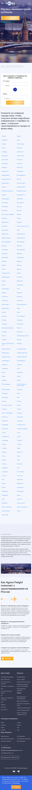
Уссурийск (5, 471)
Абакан (4, 136)
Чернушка (5, 495)
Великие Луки (21, 187)
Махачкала (20, 324)
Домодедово (21, 242)
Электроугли (21, 503)
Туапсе (4, 460)
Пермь (19, 380)
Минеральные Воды (7, 328)
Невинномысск (6, 349)
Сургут (19, 436)
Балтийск (20, 163)
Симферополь (21, 424)
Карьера (3, 704)
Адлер (19, 136)
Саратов (4, 417)
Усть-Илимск (20, 471)
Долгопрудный (6, 242)
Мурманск (20, 332)
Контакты (3, 707)
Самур (19, 409)
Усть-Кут (4, 475)
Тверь (18, 448)
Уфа (3, 479)
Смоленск (5, 428)
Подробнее (16, 783)
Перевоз (4, 380)
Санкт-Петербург (7, 413)
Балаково (20, 159)
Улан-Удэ (19, 464)
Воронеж (4, 210)
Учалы (3, 483)
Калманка (20, 277)
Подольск (20, 389)
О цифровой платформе (7, 677)
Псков (18, 393)
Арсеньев (4, 155)
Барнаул (4, 167)
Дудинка (19, 245)
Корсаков (4, 300)
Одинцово (5, 368)
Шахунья (19, 499)
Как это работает (5, 679)
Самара (4, 409)
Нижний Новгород (22, 353)
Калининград (6, 277)
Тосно (19, 456)
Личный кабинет (21, 677)
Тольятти (19, 452)
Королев (19, 296)
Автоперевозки (21, 736)
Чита (3, 499)
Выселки (4, 218)
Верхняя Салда (21, 191)
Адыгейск (4, 140)
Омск (18, 368)
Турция (19, 722)
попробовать (8, 658)
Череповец (20, 491)
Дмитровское (21, 238)
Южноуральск (6, 511)
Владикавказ (5, 198)
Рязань (19, 405)
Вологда (19, 206)
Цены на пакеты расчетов (23, 682)
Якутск (19, 511)
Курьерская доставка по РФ (10, 757)
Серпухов (20, 421)
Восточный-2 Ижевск (8, 214)
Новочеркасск (21, 360)
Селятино (5, 421)
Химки (3, 487)
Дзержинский (21, 234)
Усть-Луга (20, 475)
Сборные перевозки (6, 741)
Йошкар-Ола (6, 273)
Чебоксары (20, 487)
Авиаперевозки (5, 736)
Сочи (18, 432)
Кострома (20, 300)
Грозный (19, 222)
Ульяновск (5, 468)
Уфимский (20, 479)
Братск (19, 179)
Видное (4, 195)
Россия (4, 401)
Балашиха (5, 163)
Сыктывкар (5, 440)
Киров (3, 285)
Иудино (19, 269)
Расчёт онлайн (21, 679)
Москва (19, 328)
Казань (19, 273)
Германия (3, 725)
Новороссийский (22, 356)
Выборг (19, 214)
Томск (3, 456)
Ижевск (4, 265)
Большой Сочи (6, 179)
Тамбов (19, 444)
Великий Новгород (7, 191)
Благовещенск (21, 175)
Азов (18, 140)
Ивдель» (19, 261)
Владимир (20, 198)
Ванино (4, 187)
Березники (20, 171)
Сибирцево (5, 424)
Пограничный (6, 389)
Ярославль (5, 514)
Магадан (4, 324)
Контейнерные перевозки (23, 738)
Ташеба (4, 448)
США (18, 730)
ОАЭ (18, 727)
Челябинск (5, 491)
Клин (18, 288)
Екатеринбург (21, 249)
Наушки (19, 339)
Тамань (4, 444)
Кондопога (5, 296)
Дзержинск (5, 234)
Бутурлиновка (21, 183)
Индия (2, 727)
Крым (18, 308)
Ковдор (4, 292)
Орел (3, 372)
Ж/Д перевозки (21, 741)
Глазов (19, 218)
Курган (4, 312)
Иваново (4, 261)
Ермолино (5, 253)
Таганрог (19, 440)
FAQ (2, 688)
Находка (19, 343)
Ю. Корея (3, 730)
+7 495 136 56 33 (6, 747)
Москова (4, 332)
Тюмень (4, 464)
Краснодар (5, 304)
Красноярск (5, 308)
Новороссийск (6, 356)
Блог (2, 702)
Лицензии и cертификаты (7, 686)
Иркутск (19, 265)
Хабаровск (20, 483)
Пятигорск (5, 397)
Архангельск (20, 155)
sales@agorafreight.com (7, 753)
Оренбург (20, 372)
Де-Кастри (5, 230)
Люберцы (20, 320)
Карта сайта (4, 709)
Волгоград (5, 202)
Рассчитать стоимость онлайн (10, 17)
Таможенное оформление (23, 707)
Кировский (20, 285)
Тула (18, 460)
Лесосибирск (21, 316)
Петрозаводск (6, 384)
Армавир (4, 151)
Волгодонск (20, 202)
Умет (18, 468)
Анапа (4, 148)
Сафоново (20, 417)
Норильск (4, 364)
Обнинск (19, 364)
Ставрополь (5, 436)
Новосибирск (6, 360)
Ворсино (19, 210)
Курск (18, 312)
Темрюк (4, 452)
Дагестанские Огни (23, 226)
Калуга (4, 281)
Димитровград (6, 238)
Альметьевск (20, 144)
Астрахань (5, 159)
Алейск (4, 144)
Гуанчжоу (4, 226)
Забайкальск (20, 257)
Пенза (18, 376)
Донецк (4, 245)
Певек (3, 376)
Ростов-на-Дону (7, 405)
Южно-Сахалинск (22, 507)
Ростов (19, 401)
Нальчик (4, 339)
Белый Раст (5, 171)
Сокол (4, 432)
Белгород (20, 167)
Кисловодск (5, 288)
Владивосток (21, 195)
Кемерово (20, 281)
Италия (19, 725)
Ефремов (19, 253)
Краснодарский (21, 304)
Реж (18, 397)
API (2, 695)
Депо (18, 230)
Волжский (5, 206)
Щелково (4, 503)
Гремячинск (5, 222)
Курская (4, 316)
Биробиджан (5, 175)
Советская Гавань (22, 428)
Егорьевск (5, 249)
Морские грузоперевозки (7, 738)
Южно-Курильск (6, 507)
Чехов (18, 495)
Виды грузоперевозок (22, 701)
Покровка (4, 393)
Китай (2, 722)
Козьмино (19, 292)
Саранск (19, 413)
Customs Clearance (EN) (23, 710)
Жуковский (5, 257)
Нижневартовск (21, 349)
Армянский (20, 151)
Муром (4, 335)
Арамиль (19, 148)
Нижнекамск (5, 353)
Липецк (4, 320)
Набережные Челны (23, 335)
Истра (4, 269)
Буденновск (5, 183)
